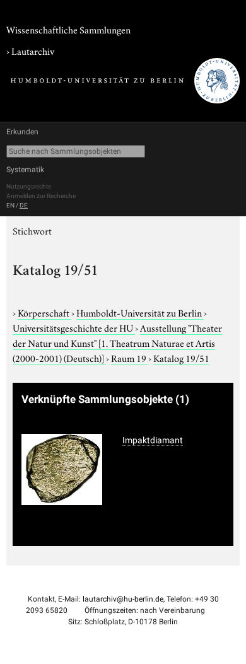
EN (10, 205)
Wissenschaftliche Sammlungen (68, 29)
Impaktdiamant (152, 440)
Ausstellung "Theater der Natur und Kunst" (117, 342)
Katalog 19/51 (181, 357)
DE (24, 205)
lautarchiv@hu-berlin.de (123, 599)
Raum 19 (129, 357)
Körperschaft (44, 312)
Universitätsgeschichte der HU (74, 327)
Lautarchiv (32, 50)
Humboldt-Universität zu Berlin (140, 312)
